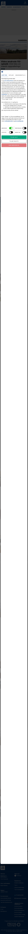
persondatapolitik (19, 121)
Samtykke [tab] (4, 75)
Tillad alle (14, 137)
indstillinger (4, 94)
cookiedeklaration (8, 121)
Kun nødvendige (14, 145)
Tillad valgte (14, 141)
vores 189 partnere (8, 80)
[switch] (24, 128)
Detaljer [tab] (11, 75)
